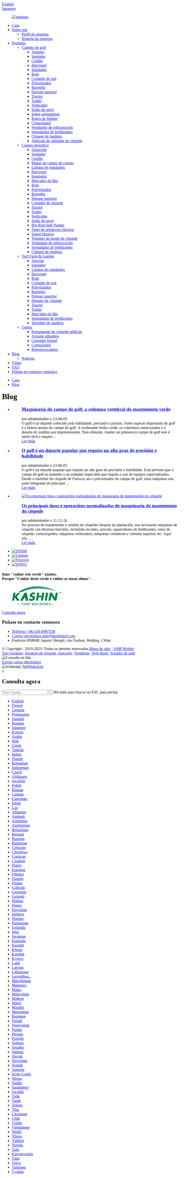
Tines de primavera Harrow (53, 229)
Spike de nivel (43, 110)
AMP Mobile (123, 649)
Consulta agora (13, 612)
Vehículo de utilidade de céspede (57, 141)
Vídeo (16, 363)
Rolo (35, 74)
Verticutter (39, 105)
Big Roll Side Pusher (48, 225)
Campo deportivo (35, 145)
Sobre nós (19, 30)
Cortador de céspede (47, 203)
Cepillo (37, 61)
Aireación (39, 150)
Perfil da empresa (35, 34)
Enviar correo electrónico (21, 662)
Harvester (39, 65)
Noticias (28, 358)
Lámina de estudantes (48, 167)
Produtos (19, 43)
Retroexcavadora (45, 349)
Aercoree (65, 653)
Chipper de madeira (47, 136)
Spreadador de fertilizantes (52, 132)
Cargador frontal (44, 340)
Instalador (39, 70)
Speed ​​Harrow (43, 234)
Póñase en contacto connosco (34, 372)
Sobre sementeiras (46, 114)
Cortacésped (41, 123)
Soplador (39, 56)
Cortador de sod (44, 78)
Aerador (38, 52)
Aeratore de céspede (40, 653)
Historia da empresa (37, 39)
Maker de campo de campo (53, 163)
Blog (15, 354)
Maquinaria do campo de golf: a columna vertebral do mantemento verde (96, 409)
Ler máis (28, 441)
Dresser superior (44, 92)
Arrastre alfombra (45, 336)
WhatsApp (35, 666)
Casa (15, 25)
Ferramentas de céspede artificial (57, 332)
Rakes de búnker (45, 118)
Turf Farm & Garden (38, 256)
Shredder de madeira (47, 323)
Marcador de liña (45, 181)
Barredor (38, 87)
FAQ (16, 367)
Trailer (37, 101)
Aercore (38, 261)
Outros (27, 327)
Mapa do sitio (99, 649)
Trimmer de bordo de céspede (55, 238)
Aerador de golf (122, 653)
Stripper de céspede (47, 301)
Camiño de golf (34, 47)
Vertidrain (81, 653)
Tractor (37, 96)
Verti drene (99, 653)
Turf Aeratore (12, 653)
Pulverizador (41, 83)
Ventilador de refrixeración (52, 127)
